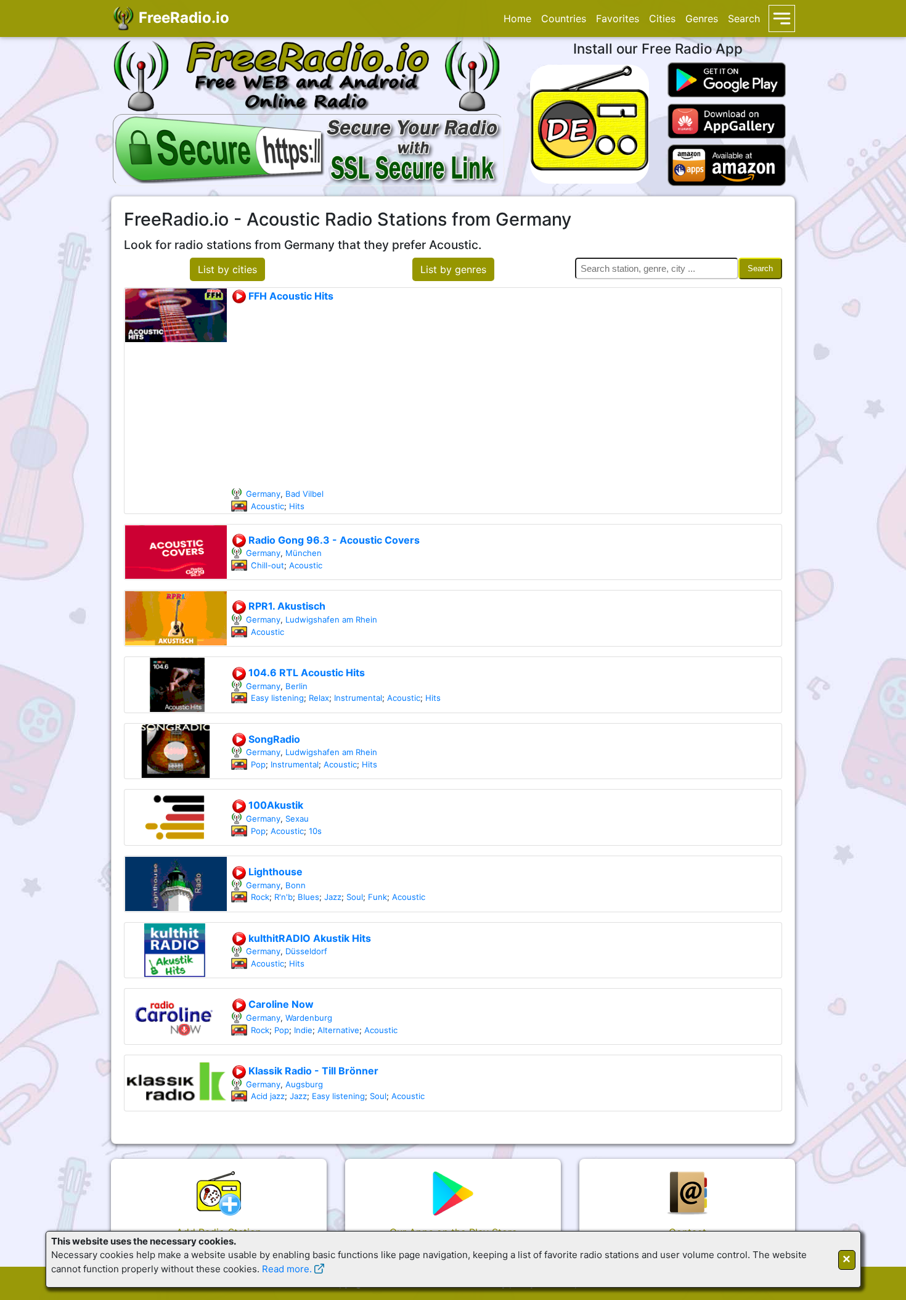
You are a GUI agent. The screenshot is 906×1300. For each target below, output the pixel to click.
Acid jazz (268, 1096)
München (303, 553)
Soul (354, 897)
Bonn (295, 885)
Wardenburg (308, 1018)
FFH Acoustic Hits (289, 296)
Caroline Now (280, 1004)
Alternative (338, 1030)
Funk (377, 897)
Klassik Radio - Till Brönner (312, 1071)
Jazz (332, 897)
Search (744, 18)
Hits (296, 506)
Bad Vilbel (304, 494)
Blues (308, 897)
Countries (563, 18)
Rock (260, 897)
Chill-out (267, 565)
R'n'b (283, 897)
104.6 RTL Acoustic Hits (305, 672)
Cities (662, 18)
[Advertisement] (506, 395)
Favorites (617, 18)
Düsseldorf (306, 951)
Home (517, 18)
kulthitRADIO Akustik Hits (308, 938)
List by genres (453, 269)
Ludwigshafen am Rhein (331, 619)
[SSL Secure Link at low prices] (308, 148)
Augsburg (304, 1084)
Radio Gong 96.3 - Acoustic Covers (333, 540)
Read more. (287, 1269)
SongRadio (273, 739)
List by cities (227, 269)
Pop (258, 764)
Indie (303, 1030)
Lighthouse (274, 871)
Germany (263, 494)
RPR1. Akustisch (285, 606)
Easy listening (277, 698)
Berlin (296, 686)
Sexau (297, 819)
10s (315, 831)
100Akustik (274, 805)
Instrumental (358, 698)
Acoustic (267, 506)
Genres (701, 18)
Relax (319, 698)
